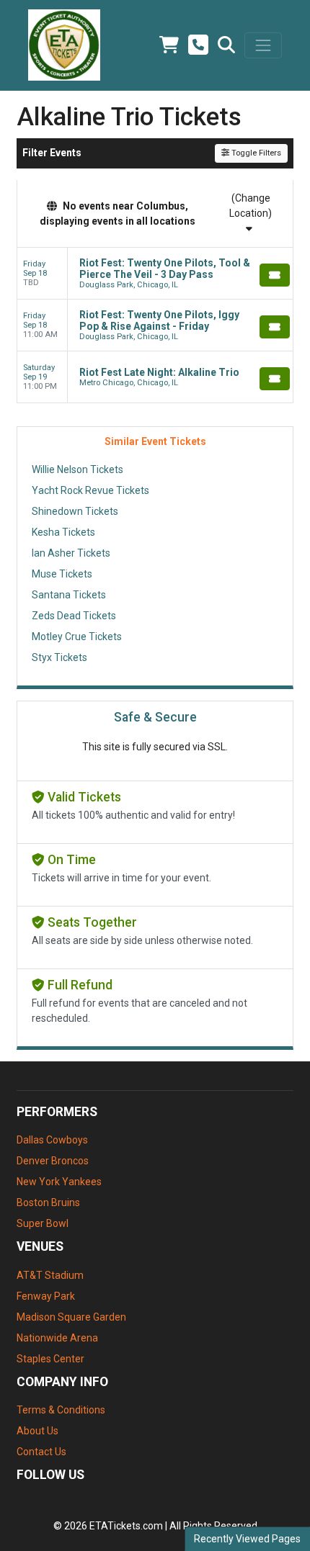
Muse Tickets (62, 574)
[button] (226, 45)
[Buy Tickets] (275, 275)
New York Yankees (59, 1181)
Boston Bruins (48, 1202)
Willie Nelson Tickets (77, 469)
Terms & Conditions (61, 1410)
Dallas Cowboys (52, 1140)
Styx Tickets (59, 657)
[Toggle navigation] (263, 45)
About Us (37, 1431)
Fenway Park (46, 1296)
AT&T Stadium (50, 1275)
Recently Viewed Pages (247, 1539)
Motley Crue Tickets (77, 636)
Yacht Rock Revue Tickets (90, 490)
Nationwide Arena (57, 1338)
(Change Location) (250, 205)
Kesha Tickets (63, 532)
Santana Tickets (69, 595)
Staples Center (50, 1359)
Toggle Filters (255, 153)
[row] (155, 274)
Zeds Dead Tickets (74, 615)
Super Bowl (42, 1223)
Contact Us (41, 1451)
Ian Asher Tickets (71, 553)
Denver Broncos (53, 1160)
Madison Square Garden (71, 1317)
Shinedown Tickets (75, 511)
